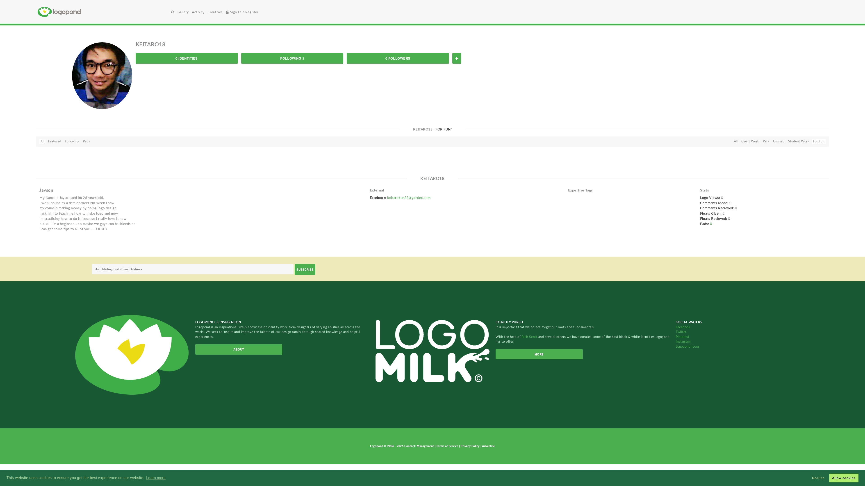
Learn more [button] (156, 478)
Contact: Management (419, 446)
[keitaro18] (102, 75)
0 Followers (397, 58)
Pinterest (682, 337)
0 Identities (186, 58)
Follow (456, 58)
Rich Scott (530, 337)
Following (72, 141)
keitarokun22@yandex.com (408, 198)
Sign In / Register (244, 12)
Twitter (681, 332)
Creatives (215, 12)
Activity (198, 12)
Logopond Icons (688, 346)
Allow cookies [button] (843, 478)
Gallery (183, 12)
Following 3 (292, 58)
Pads (86, 141)
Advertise (488, 446)
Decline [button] (818, 478)
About (238, 349)
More (539, 354)
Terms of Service (447, 446)
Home (103, 12)
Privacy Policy (470, 446)
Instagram (683, 341)
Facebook (683, 327)
